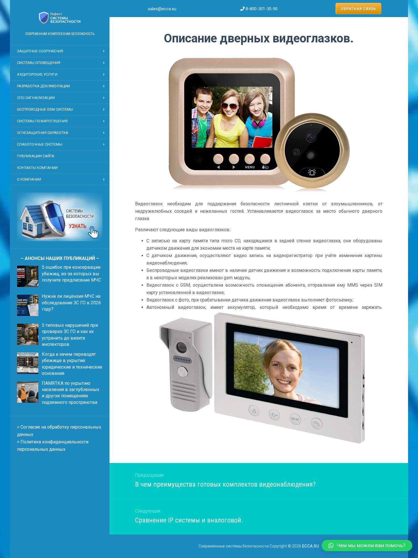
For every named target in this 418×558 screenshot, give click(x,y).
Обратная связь (358, 9)
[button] (367, 545)
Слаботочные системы (39, 144)
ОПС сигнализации (36, 98)
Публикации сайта (35, 156)
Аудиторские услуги (37, 74)
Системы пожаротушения (42, 121)
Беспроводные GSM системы (45, 109)
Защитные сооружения (40, 51)
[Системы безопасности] (59, 18)
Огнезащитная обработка (42, 133)
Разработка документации (43, 86)
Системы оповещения (38, 63)
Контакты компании (37, 168)
